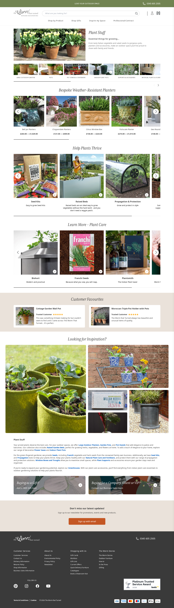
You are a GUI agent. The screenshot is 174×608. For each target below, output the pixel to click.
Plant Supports (103, 460)
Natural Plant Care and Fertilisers (100, 458)
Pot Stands (120, 445)
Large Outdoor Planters (88, 445)
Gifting (101, 567)
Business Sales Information (24, 571)
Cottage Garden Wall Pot (48, 308)
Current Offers (76, 564)
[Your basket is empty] (158, 13)
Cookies (33, 600)
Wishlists (73, 558)
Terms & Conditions (21, 600)
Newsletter (48, 564)
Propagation (22, 458)
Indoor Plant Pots (58, 450)
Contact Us (18, 558)
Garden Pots (105, 445)
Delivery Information (21, 561)
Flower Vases (40, 450)
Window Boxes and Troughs (48, 460)
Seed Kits (155, 455)
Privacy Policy (49, 561)
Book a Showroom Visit (79, 574)
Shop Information (20, 567)
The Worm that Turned (53, 600)
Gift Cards (74, 555)
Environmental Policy (52, 558)
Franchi (70, 455)
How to (101, 561)
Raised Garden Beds (55, 447)
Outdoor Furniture (106, 558)
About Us (47, 555)
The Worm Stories (105, 555)
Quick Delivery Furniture (79, 567)
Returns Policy (19, 564)
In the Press (103, 564)
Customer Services (21, 555)
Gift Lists (73, 561)
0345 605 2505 (153, 3)
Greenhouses (74, 468)
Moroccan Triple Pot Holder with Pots (130, 308)
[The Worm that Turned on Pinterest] (16, 586)
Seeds (54, 455)
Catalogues (74, 571)
